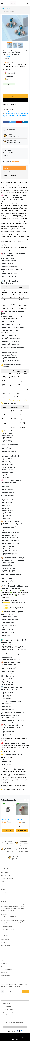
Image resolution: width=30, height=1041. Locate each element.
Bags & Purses (6, 451)
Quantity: (5, 88)
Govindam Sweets (5, 786)
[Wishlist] (13, 805)
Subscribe (25, 991)
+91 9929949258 (9, 917)
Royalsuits (8, 56)
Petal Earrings (19, 115)
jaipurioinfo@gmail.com (12, 719)
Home (2, 8)
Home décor (6, 659)
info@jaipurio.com (7, 926)
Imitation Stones (12, 115)
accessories (21, 245)
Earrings (10, 111)
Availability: (6, 84)
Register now (15, 161)
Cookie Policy (20, 1037)
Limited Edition (6, 116)
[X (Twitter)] (19, 1031)
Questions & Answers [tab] (10, 175)
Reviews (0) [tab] (7, 171)
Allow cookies (15, 1039)
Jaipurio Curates (19, 113)
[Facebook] (17, 1031)
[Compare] (13, 807)
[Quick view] (13, 803)
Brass (24, 115)
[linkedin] (21, 1031)
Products (7, 8)
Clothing (5, 440)
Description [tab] (7, 168)
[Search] (28, 3)
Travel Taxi (11, 682)
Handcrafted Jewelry (10, 113)
